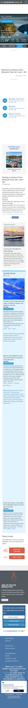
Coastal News (8, 510)
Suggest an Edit (22, 75)
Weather (12, 46)
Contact (6, 673)
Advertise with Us (9, 646)
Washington (9, 16)
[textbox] (14, 617)
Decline (7, 690)
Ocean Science (8, 309)
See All (7, 275)
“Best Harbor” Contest (10, 658)
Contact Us (8, 641)
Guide (20, 46)
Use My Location (14, 621)
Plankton (10, 383)
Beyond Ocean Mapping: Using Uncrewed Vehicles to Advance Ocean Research (13, 358)
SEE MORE (15, 217)
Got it (18, 690)
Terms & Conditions (10, 648)
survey (14, 328)
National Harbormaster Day (11, 661)
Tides (4, 46)
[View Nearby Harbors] (25, 33)
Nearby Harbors (7, 21)
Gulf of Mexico (7, 528)
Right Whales (7, 385)
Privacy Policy (19, 694)
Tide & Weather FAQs (10, 653)
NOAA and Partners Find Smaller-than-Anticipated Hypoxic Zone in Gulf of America (13, 505)
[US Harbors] (11, 2)
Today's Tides (16, 557)
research (16, 383)
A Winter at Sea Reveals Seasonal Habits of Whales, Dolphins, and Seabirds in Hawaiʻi (13, 303)
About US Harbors (9, 638)
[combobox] (14, 617)
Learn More (7, 265)
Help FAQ (7, 656)
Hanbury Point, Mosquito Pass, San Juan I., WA (14, 18)
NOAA (9, 328)
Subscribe (4, 600)
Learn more (15, 688)
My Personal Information (14, 696)
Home (2, 16)
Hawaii (5, 328)
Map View (7, 184)
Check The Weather (16, 550)
